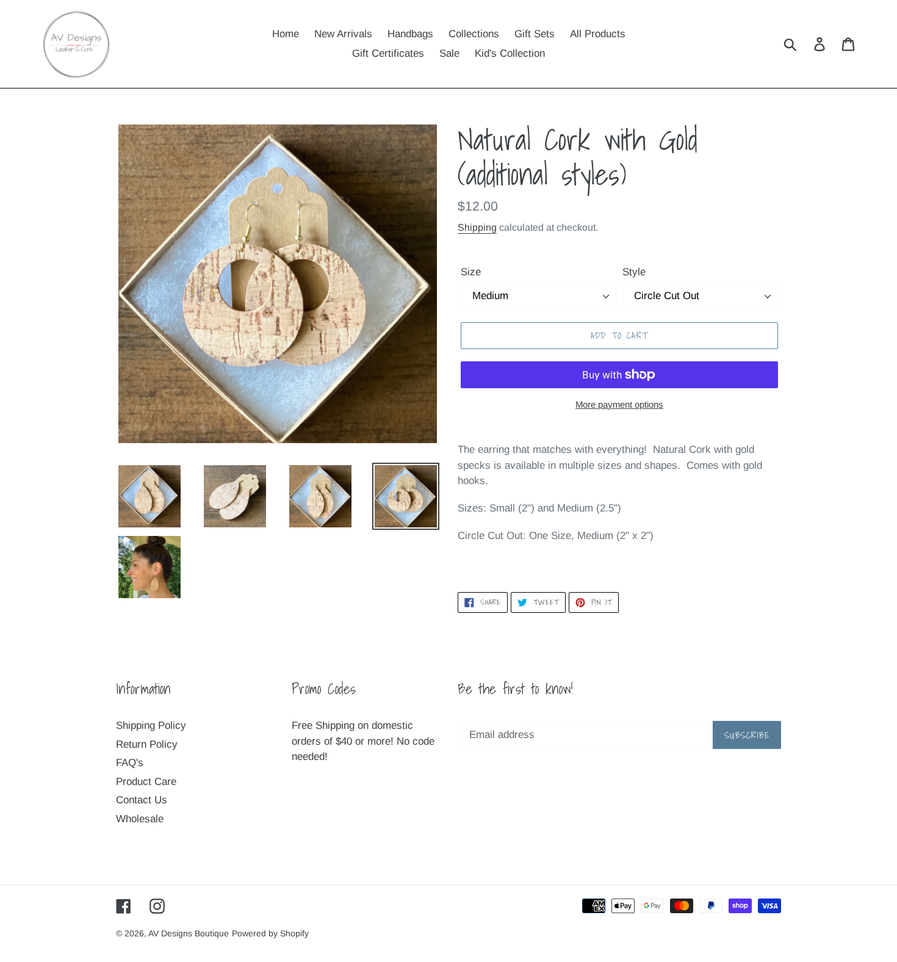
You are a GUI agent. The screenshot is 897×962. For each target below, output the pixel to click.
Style (634, 272)
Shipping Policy (151, 725)
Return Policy (147, 744)
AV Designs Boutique (188, 933)
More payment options (619, 404)
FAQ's (129, 763)
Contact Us (141, 800)
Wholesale (140, 819)
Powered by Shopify (270, 933)
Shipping (477, 227)
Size (471, 272)
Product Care (146, 781)
